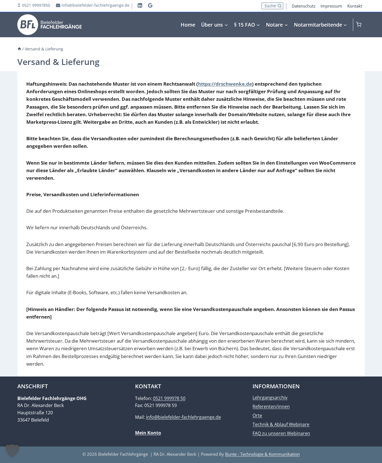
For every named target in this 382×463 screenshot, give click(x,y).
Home (188, 24)
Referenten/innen (271, 406)
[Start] (19, 49)
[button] (12, 450)
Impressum (331, 6)
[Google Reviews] (150, 5)
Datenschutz (303, 6)
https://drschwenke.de (225, 84)
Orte (257, 415)
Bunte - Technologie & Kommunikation (262, 454)
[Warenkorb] (360, 24)
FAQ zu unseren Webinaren (281, 433)
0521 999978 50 (169, 398)
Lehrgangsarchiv (270, 397)
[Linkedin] (140, 5)
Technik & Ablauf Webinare (281, 424)
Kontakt (354, 6)
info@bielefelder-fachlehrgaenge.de (183, 417)
